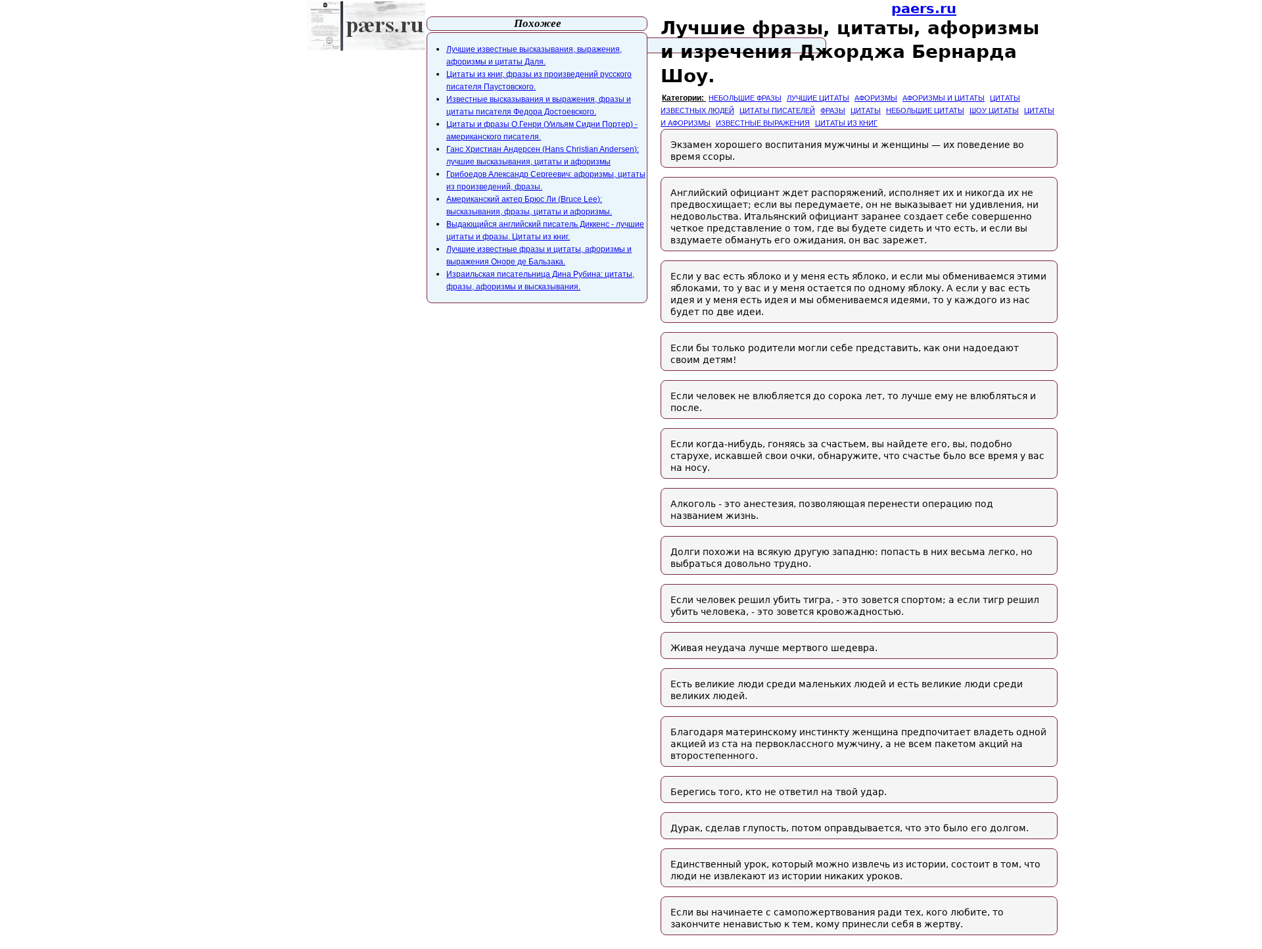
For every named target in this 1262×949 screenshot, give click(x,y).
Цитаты (866, 110)
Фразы (832, 110)
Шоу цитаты (994, 110)
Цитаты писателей (777, 110)
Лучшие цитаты (818, 98)
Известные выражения (763, 123)
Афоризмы (875, 98)
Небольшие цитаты (925, 110)
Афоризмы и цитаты (943, 98)
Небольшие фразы (745, 98)
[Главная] (366, 26)
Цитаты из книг (846, 123)
